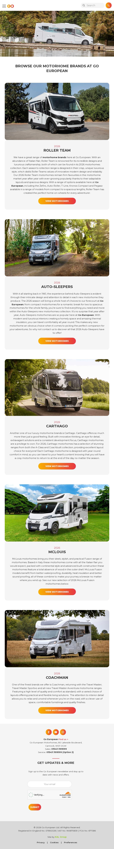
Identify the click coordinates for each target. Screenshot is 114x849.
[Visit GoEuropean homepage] (10, 6)
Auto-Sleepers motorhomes (36, 315)
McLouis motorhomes (24, 558)
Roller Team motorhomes (39, 175)
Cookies (54, 842)
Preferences (70, 842)
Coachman (58, 684)
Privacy (41, 842)
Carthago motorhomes (60, 444)
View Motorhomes (57, 201)
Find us (62, 739)
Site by (57, 837)
